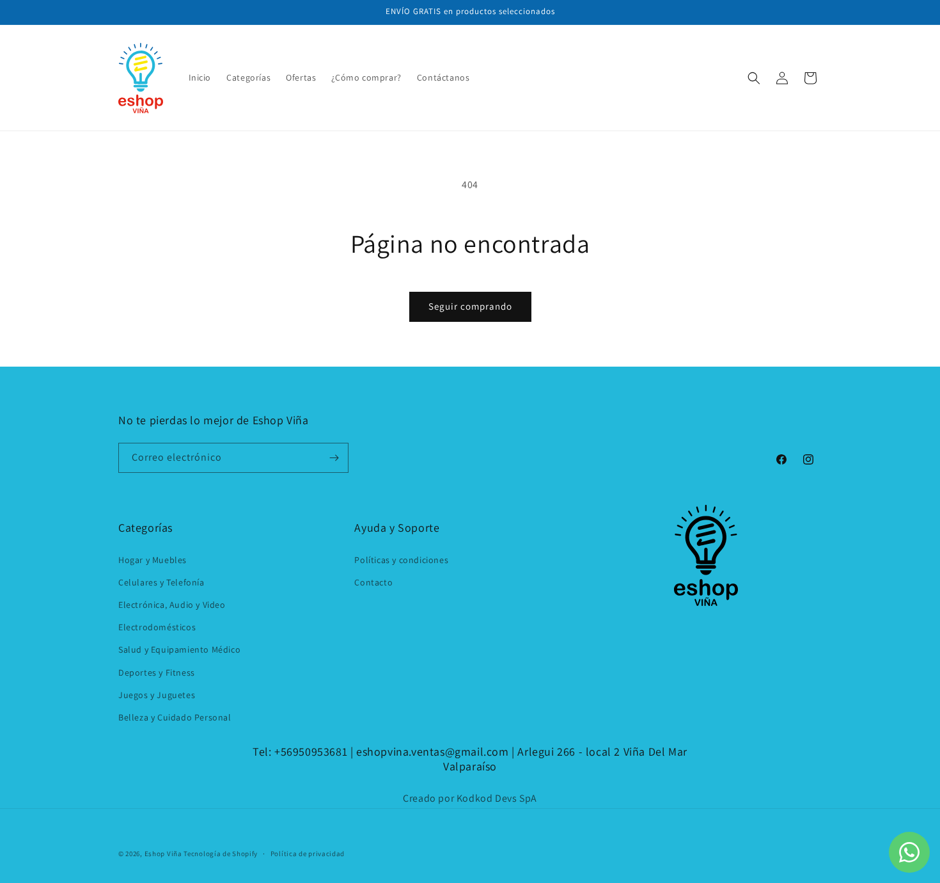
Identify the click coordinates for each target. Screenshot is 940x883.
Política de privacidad (307, 853)
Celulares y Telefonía (161, 582)
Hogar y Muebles (152, 560)
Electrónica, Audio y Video (172, 604)
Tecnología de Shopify (221, 853)
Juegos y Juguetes (156, 695)
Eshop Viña (163, 853)
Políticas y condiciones (401, 560)
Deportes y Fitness (156, 672)
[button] (754, 78)
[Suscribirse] (334, 458)
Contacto (373, 582)
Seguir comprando (470, 306)
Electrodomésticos (157, 627)
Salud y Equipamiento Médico (179, 649)
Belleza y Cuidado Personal (174, 717)
